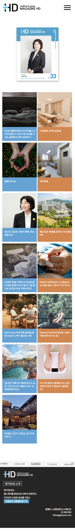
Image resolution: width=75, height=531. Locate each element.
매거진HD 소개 (12, 483)
